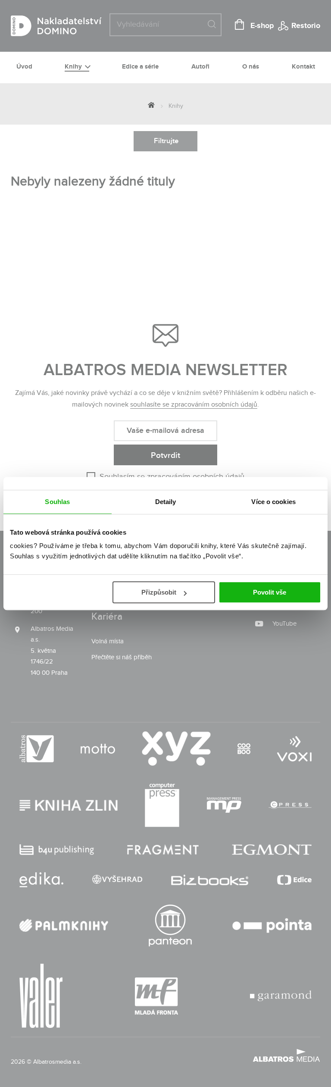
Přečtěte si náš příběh (121, 657)
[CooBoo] (244, 748)
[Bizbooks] (209, 880)
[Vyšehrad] (117, 880)
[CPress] (290, 805)
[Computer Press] (162, 805)
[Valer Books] (41, 996)
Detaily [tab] (165, 501)
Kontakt (303, 67)
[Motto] (98, 748)
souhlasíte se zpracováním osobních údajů (193, 405)
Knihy (74, 67)
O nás (250, 67)
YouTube (284, 623)
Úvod (24, 67)
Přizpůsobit (158, 592)
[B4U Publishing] (57, 850)
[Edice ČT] (294, 880)
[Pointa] (272, 925)
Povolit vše (269, 592)
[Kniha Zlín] (68, 805)
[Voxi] (294, 748)
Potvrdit (165, 455)
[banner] (71, 26)
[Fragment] (163, 850)
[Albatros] (36, 748)
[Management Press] (224, 805)
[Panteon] (170, 925)
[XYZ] (176, 748)
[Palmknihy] (64, 925)
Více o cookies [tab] (273, 501)
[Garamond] (280, 996)
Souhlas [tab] (57, 501)
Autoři (200, 67)
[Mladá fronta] (156, 996)
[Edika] (41, 880)
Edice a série (140, 67)
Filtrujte (166, 141)
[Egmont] (271, 850)
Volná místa (107, 641)
